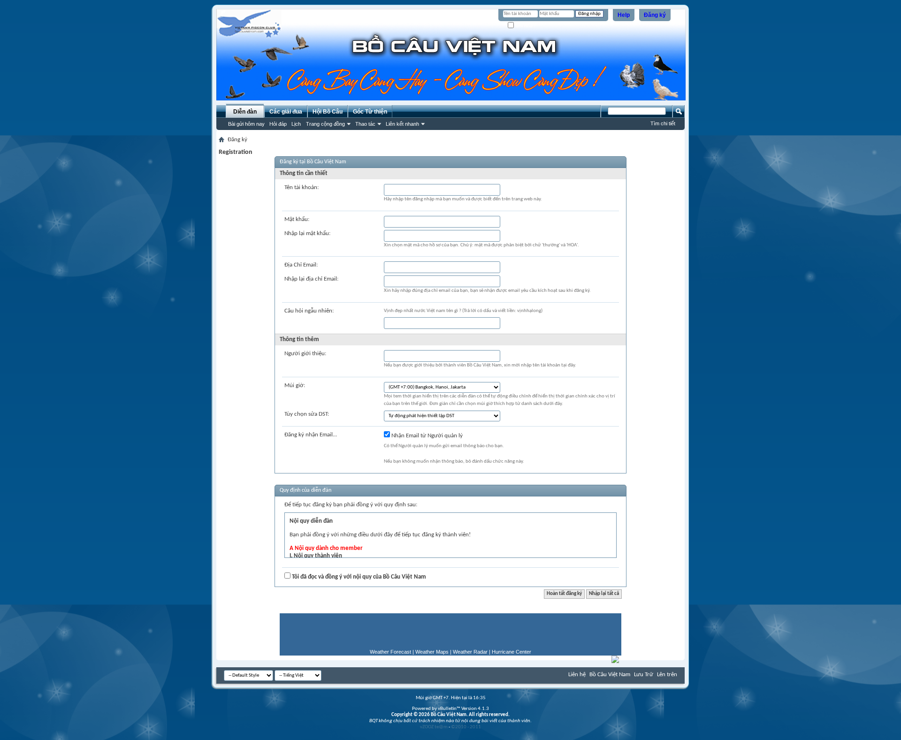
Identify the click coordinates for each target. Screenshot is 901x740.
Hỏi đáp (278, 124)
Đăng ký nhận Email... (310, 435)
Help (624, 15)
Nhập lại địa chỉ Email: (311, 279)
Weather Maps (432, 652)
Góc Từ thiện (370, 111)
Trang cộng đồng (325, 124)
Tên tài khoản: (301, 187)
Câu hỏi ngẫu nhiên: (309, 311)
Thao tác (365, 124)
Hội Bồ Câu (328, 111)
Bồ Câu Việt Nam (609, 674)
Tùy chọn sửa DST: (306, 414)
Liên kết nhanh (402, 124)
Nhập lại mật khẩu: (307, 233)
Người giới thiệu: (305, 354)
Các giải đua (285, 111)
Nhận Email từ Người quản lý (426, 436)
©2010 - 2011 (466, 727)
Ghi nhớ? (525, 25)
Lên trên (667, 674)
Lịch (296, 124)
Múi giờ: (294, 385)
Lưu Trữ (643, 674)
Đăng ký (655, 15)
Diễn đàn (245, 111)
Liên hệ (577, 674)
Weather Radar (470, 652)
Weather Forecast (390, 652)
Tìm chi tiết (662, 123)
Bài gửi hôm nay (246, 124)
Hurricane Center (511, 652)
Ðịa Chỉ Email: (301, 265)
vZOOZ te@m (434, 727)
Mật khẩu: (296, 219)
